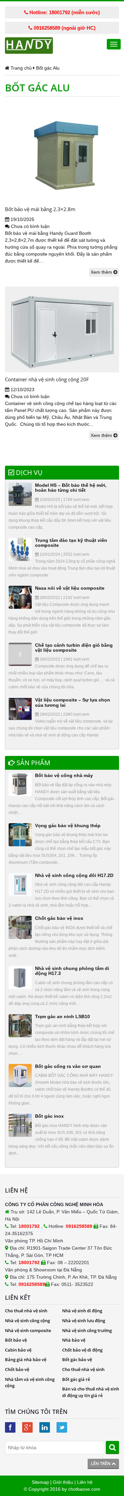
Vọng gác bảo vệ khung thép (68, 825)
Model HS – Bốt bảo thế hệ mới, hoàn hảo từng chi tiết (70, 488)
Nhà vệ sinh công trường (87, 1330)
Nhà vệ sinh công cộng (27, 1321)
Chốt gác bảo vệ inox (59, 918)
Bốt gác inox (49, 1116)
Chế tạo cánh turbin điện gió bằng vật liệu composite (74, 647)
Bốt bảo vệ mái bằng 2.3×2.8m (40, 209)
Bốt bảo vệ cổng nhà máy (64, 775)
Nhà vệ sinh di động (82, 1311)
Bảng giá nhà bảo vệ (25, 1359)
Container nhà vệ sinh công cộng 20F (47, 379)
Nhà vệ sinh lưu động (83, 1321)
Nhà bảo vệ (73, 1340)
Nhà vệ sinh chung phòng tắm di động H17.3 (72, 971)
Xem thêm (102, 272)
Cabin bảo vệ (18, 1350)
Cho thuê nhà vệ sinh (26, 1311)
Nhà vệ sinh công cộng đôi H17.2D (74, 875)
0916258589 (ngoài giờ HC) (64, 28)
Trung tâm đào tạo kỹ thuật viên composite (71, 543)
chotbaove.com (84, 1489)
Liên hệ (85, 1482)
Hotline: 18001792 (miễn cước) (64, 12)
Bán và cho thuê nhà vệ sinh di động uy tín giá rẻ (90, 1392)
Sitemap (40, 1482)
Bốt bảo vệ (16, 1340)
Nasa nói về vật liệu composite (69, 588)
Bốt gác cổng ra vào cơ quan (68, 1066)
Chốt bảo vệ (17, 1369)
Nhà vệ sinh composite (28, 1330)
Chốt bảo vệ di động (82, 1350)
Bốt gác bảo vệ (77, 1359)
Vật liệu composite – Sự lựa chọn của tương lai (72, 702)
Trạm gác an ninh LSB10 (62, 1016)
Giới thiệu (63, 1482)
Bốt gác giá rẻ (76, 1379)
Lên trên (101, 1463)
